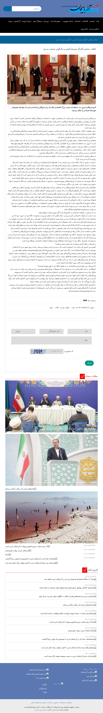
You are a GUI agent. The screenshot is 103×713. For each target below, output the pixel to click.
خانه (97, 21)
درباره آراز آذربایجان (36, 670)
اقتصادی (85, 21)
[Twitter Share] (56, 314)
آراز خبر (90, 676)
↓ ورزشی (46, 21)
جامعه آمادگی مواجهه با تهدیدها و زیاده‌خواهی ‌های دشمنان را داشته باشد (67, 586)
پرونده (10, 21)
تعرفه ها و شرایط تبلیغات (35, 674)
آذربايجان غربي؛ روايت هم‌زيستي (82, 629)
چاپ (51, 308)
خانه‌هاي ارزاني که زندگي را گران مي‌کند (79, 603)
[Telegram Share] (48, 314)
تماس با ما (40, 678)
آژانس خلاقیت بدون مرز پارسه (46, 710)
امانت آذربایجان (87, 672)
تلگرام (44, 684)
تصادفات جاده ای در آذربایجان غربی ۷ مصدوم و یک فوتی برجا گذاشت (69, 638)
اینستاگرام (43, 688)
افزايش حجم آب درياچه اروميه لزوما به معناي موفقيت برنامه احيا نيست (68, 612)
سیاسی (92, 21)
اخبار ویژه (84, 29)
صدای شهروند (68, 21)
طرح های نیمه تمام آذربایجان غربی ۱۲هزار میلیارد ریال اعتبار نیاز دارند (68, 646)
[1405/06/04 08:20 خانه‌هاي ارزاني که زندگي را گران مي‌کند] (51, 488)
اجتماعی (77, 21)
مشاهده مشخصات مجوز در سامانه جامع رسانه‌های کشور (51, 702)
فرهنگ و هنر (37, 21)
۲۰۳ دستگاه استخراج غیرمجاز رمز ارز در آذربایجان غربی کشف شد (70, 578)
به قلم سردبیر (94, 29)
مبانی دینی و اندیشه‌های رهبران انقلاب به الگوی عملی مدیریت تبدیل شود (67, 595)
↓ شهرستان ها (56, 21)
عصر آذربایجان (87, 680)
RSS (45, 692)
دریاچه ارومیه (27, 21)
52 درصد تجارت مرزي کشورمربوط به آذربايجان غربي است (72, 621)
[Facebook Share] (50, 314)
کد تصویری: (68, 351)
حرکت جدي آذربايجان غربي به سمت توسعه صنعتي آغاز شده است (70, 655)
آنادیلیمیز (17, 21)
